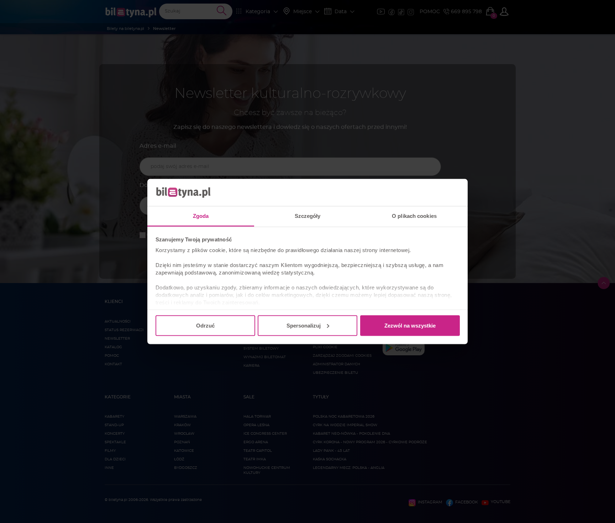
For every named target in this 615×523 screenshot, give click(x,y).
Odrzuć (205, 325)
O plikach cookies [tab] (414, 216)
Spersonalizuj (304, 325)
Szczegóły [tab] (308, 216)
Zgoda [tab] (201, 216)
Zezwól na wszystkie (410, 325)
